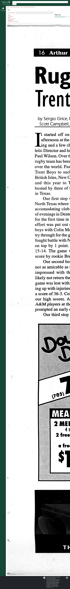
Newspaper (10, 16)
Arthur (22, 7)
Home (8, 7)
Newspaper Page (11, 18)
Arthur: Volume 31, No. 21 (30, 7)
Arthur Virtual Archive (15, 7)
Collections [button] (3, 10)
